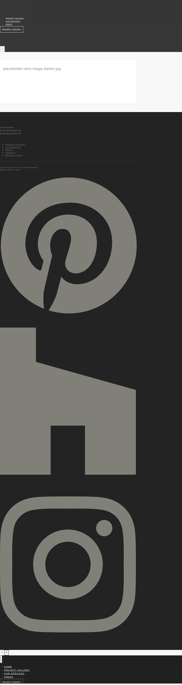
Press (9, 24)
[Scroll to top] (2, 653)
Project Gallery (15, 18)
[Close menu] (1, 659)
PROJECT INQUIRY (11, 29)
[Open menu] (2, 49)
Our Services (13, 21)
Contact (10, 153)
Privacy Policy (14, 155)
